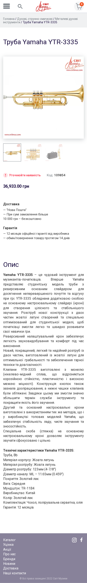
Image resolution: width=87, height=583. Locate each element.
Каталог (9, 540)
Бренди (9, 559)
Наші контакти (14, 573)
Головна (9, 19)
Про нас (9, 554)
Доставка (10, 568)
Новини (9, 564)
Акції (7, 549)
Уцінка (8, 545)
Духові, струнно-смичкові (35, 19)
